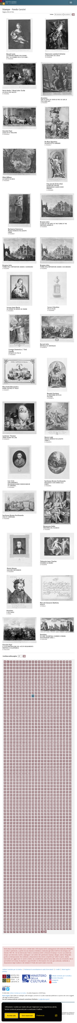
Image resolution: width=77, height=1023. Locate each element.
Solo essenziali (27, 1015)
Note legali (6, 995)
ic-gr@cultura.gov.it (43, 999)
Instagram (54, 980)
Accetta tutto (11, 1015)
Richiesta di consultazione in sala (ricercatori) (38, 969)
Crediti (58, 969)
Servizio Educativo (57, 978)
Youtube (54, 982)
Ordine (51, 14)
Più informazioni (31, 54)
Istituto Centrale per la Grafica (12, 969)
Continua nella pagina (10, 656)
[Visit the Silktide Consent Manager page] (56, 1015)
